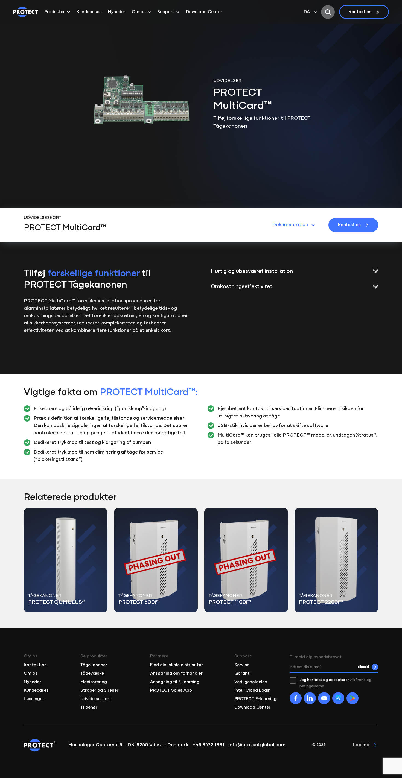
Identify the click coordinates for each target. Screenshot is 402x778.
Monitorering (93, 682)
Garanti (242, 673)
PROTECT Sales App (171, 690)
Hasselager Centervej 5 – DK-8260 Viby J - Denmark (128, 745)
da (307, 12)
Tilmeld (363, 667)
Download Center (204, 12)
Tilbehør (88, 707)
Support (165, 12)
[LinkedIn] (310, 698)
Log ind (361, 745)
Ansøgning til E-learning (174, 682)
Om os (138, 12)
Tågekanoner (93, 665)
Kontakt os (360, 12)
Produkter (54, 12)
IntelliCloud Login (252, 690)
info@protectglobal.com (257, 745)
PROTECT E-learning (255, 699)
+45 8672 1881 (208, 745)
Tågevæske (92, 673)
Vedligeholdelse (250, 682)
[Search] (328, 12)
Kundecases (89, 12)
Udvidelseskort (95, 699)
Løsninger (34, 699)
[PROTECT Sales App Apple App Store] (338, 698)
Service (241, 665)
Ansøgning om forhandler (176, 673)
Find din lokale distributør (176, 665)
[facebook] (296, 698)
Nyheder (116, 12)
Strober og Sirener (99, 690)
